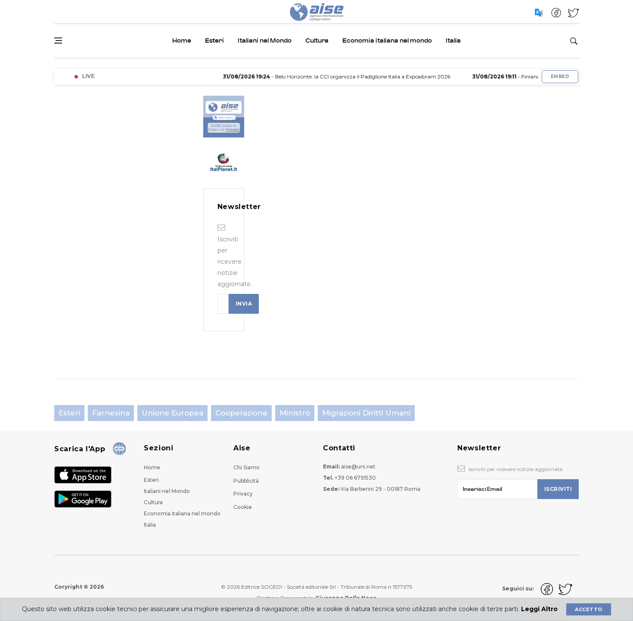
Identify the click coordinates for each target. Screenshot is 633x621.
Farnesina (111, 413)
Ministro (294, 413)
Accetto (588, 609)
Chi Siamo (246, 467)
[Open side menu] (58, 40)
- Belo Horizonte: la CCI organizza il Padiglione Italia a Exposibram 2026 (328, 76)
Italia (453, 40)
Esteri (214, 40)
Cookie (242, 507)
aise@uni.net (358, 466)
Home (181, 40)
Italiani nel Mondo (265, 40)
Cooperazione (241, 413)
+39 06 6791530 (355, 477)
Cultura (317, 40)
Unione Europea (172, 413)
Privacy (243, 493)
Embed (560, 76)
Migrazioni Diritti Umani (366, 413)
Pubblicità (246, 480)
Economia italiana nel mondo (387, 40)
